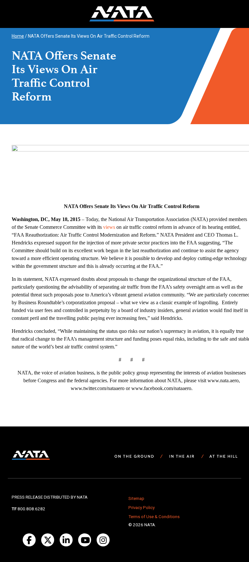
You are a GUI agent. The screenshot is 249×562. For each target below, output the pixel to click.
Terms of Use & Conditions (154, 516)
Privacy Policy (141, 507)
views (109, 227)
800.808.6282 (31, 508)
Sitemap (136, 498)
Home (18, 36)
